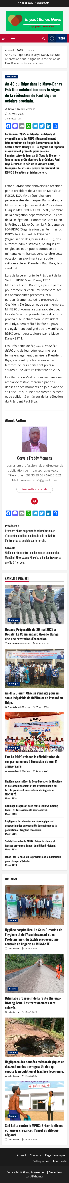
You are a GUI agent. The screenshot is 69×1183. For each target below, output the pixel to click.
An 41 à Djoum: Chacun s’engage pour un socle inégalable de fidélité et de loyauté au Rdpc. (34, 697)
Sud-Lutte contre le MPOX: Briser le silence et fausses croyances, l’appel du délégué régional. (30, 843)
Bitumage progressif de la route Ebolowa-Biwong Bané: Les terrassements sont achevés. (31, 808)
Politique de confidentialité (49, 1161)
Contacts (35, 1155)
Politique (11, 76)
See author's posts (35, 489)
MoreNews (55, 1172)
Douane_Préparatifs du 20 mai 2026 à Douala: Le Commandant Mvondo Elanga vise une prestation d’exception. (31, 634)
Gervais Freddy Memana (21, 109)
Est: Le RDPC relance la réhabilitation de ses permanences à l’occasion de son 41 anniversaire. (32, 761)
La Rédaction (13, 948)
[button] (4, 38)
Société (12, 920)
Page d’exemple (55, 1155)
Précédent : (30, 533)
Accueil (21, 1155)
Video (61, 38)
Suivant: (33, 555)
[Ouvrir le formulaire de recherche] (43, 38)
